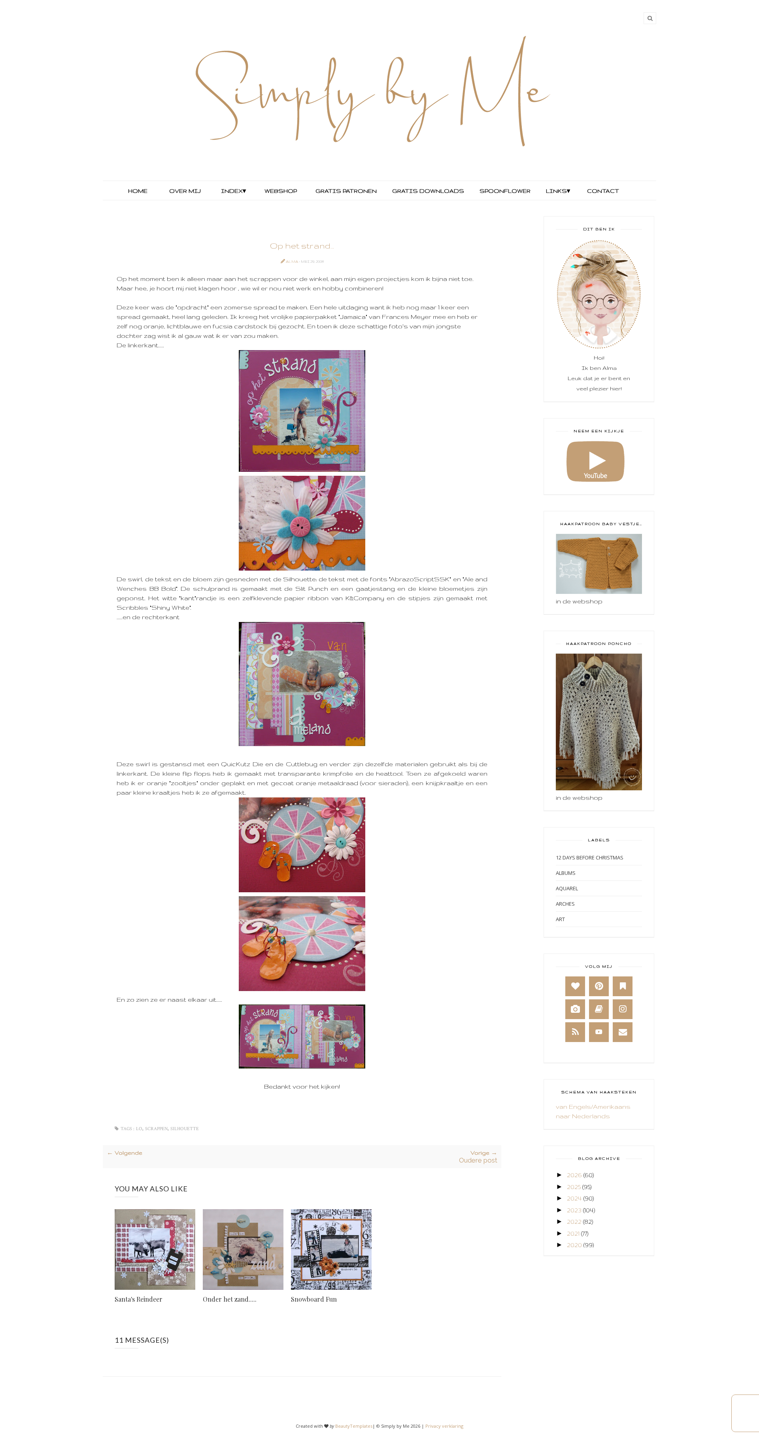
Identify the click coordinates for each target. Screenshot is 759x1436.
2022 (574, 1221)
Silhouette (184, 1129)
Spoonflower (504, 191)
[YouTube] (599, 1032)
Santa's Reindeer (138, 1299)
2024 (574, 1198)
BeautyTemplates (353, 1426)
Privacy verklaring (444, 1426)
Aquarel (567, 888)
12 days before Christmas (589, 857)
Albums (566, 872)
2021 (573, 1233)
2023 (574, 1210)
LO (139, 1129)
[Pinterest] (599, 986)
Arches (565, 903)
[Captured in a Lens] (575, 1009)
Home (138, 191)
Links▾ (558, 191)
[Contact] (622, 1032)
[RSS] (575, 1032)
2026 (574, 1175)
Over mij (185, 191)
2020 (574, 1245)
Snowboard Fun (314, 1299)
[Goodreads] (599, 1009)
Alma (292, 261)
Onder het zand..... (230, 1299)
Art (560, 919)
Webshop (280, 191)
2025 (574, 1186)
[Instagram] (622, 1009)
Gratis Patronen (345, 191)
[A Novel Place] (622, 986)
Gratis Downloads (427, 191)
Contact (603, 191)
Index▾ (233, 191)
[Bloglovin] (575, 986)
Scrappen (156, 1129)
